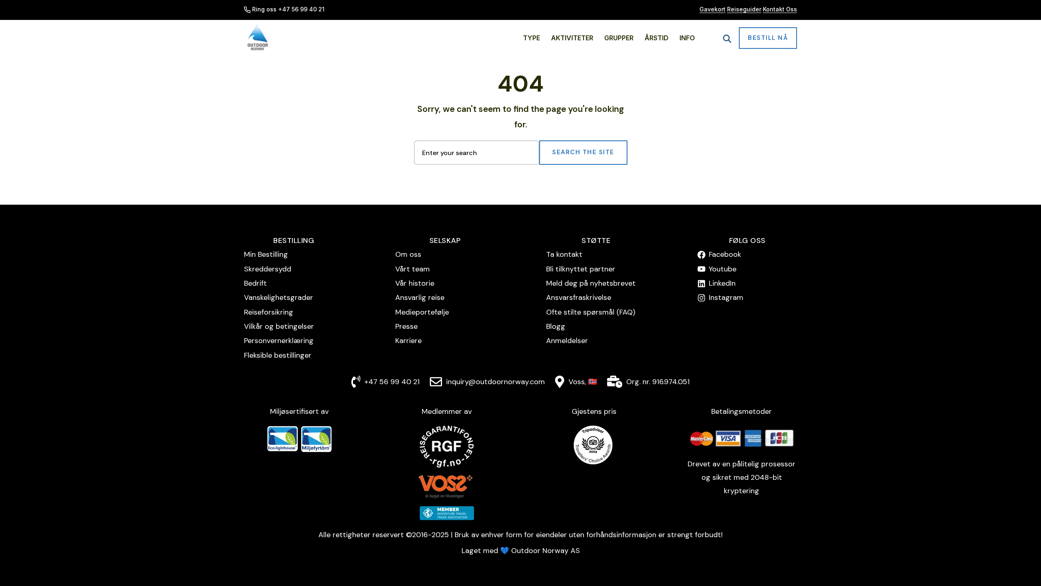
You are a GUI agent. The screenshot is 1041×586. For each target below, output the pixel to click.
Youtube (722, 269)
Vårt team (412, 269)
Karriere (408, 340)
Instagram (726, 297)
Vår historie (414, 283)
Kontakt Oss (780, 9)
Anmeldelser (567, 340)
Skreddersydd (267, 269)
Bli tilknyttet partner (580, 269)
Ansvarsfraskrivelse (578, 297)
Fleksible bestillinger (277, 355)
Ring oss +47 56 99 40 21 (288, 9)
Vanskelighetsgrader (278, 297)
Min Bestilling (266, 254)
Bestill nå (768, 38)
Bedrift (255, 283)
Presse (406, 326)
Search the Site (583, 152)
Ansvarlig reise (419, 297)
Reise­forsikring (268, 312)
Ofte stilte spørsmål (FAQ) (590, 312)
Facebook (725, 254)
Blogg (555, 326)
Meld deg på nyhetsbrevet (591, 283)
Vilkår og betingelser (279, 326)
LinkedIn (722, 283)
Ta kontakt (564, 254)
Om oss (408, 254)
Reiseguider (744, 9)
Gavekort (712, 9)
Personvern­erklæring (279, 340)
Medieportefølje (422, 312)
